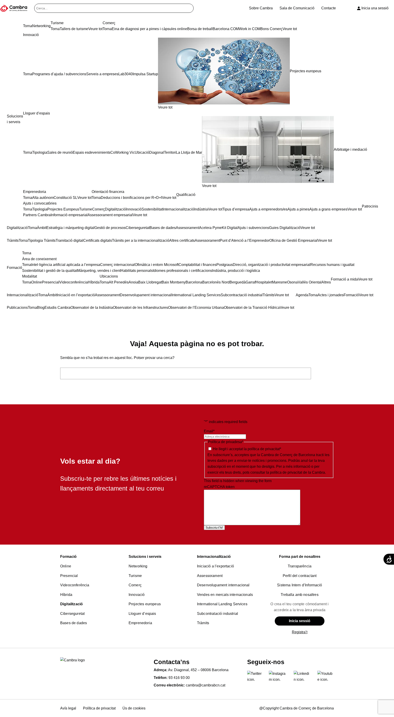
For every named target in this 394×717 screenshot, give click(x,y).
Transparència (299, 566)
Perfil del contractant (300, 576)
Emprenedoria (140, 623)
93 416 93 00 (179, 678)
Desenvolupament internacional (223, 585)
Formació (68, 557)
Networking (138, 566)
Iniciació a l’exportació (215, 566)
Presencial (69, 576)
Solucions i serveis (145, 557)
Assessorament (210, 576)
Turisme (135, 576)
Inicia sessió (299, 621)
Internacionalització (214, 557)
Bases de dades (73, 623)
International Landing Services (222, 604)
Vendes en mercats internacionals (225, 595)
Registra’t (299, 632)
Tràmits (203, 623)
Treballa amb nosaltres (300, 595)
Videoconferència (74, 585)
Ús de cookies (133, 708)
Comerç (135, 585)
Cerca (324, 373)
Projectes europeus (145, 604)
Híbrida (66, 595)
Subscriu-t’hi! (214, 527)
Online (65, 566)
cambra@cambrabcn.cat (205, 685)
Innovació (137, 595)
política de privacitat (264, 449)
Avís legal (68, 708)
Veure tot (165, 107)
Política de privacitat (99, 708)
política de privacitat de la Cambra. (298, 472)
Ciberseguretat (72, 614)
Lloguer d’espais (142, 614)
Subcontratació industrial (217, 614)
